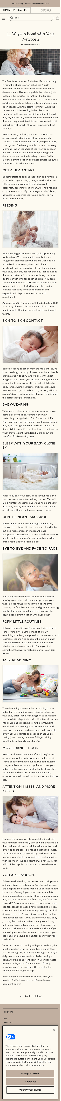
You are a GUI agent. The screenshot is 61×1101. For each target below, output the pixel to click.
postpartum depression (15, 535)
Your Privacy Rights (29, 1090)
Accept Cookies (29, 1073)
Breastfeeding (10, 250)
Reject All (29, 1081)
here (42, 435)
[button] (3, 18)
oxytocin (22, 290)
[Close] (51, 1026)
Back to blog (31, 1008)
